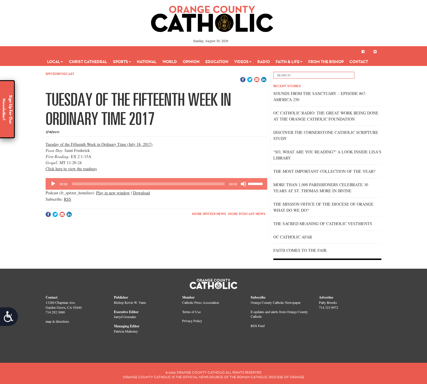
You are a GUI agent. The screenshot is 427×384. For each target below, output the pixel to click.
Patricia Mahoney (126, 331)
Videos (241, 61)
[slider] (256, 183)
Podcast (66, 73)
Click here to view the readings (71, 168)
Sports (120, 61)
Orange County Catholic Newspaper (276, 302)
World (169, 61)
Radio (263, 61)
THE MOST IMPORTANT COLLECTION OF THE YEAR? (324, 171)
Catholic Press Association (200, 302)
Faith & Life (287, 61)
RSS (67, 199)
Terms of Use (191, 311)
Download (141, 192)
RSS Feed (258, 325)
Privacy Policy (192, 320)
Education (216, 61)
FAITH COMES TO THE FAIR (299, 250)
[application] (156, 184)
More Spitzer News (209, 213)
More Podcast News (246, 213)
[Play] (53, 184)
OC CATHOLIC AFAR (292, 237)
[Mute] (243, 184)
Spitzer (52, 73)
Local (53, 61)
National (147, 61)
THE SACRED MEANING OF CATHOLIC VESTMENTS (322, 223)
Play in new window (113, 192)
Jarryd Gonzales (125, 316)
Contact (358, 61)
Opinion (191, 61)
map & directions (57, 321)
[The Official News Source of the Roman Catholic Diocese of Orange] (212, 17)
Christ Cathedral (88, 61)
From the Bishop (326, 61)
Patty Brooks (328, 302)
